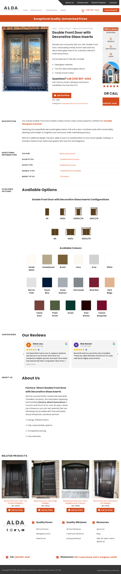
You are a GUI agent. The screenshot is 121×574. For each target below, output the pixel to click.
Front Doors (64, 28)
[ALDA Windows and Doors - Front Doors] (10, 8)
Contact (113, 2)
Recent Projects (99, 2)
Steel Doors (41, 538)
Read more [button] (30, 364)
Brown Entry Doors (67, 153)
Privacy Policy (43, 570)
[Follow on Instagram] (11, 530)
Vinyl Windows (51, 10)
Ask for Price (63, 95)
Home (25, 10)
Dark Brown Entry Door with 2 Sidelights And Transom (75, 502)
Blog (98, 534)
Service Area (82, 2)
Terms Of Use (55, 570)
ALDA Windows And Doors (27, 570)
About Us (70, 2)
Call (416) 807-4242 (78, 78)
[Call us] (19, 530)
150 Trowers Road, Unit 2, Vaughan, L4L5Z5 (95, 557)
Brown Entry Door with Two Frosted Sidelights (15, 502)
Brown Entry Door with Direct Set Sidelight (105, 502)
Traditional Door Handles (70, 171)
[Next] (119, 488)
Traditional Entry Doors (69, 159)
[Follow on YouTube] (23, 530)
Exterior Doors (36, 10)
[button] (117, 354)
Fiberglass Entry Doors (83, 28)
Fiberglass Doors (43, 534)
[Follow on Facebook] (7, 530)
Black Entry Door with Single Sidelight (45, 502)
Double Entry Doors (68, 165)
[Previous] (2, 488)
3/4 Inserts (64, 176)
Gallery (63, 10)
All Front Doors (42, 529)
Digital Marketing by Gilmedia (108, 570)
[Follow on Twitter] (15, 530)
